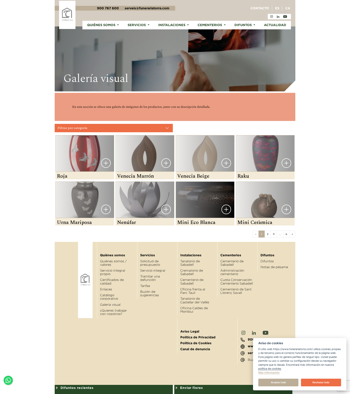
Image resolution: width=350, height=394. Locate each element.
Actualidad (275, 25)
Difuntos (267, 261)
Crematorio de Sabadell (191, 272)
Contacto (259, 8)
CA (287, 8)
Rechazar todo (320, 382)
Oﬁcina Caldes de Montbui (194, 309)
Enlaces (106, 289)
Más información (269, 372)
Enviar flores (191, 388)
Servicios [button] (137, 25)
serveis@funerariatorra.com (147, 8)
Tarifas (145, 286)
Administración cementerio (232, 272)
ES (277, 8)
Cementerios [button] (210, 25)
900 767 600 (108, 8)
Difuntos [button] (243, 25)
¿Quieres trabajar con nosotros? (113, 312)
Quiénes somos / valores (113, 262)
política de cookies (269, 368)
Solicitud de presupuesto (150, 262)
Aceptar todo (278, 382)
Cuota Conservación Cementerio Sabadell (236, 281)
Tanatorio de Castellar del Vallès (194, 300)
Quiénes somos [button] (101, 25)
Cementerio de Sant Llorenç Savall (236, 291)
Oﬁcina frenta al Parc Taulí (192, 291)
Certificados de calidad (112, 281)
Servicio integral (152, 270)
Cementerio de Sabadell (191, 281)
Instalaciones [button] (172, 25)
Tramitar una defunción (150, 278)
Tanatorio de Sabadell (190, 262)
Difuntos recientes (77, 388)
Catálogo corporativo (109, 296)
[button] (114, 128)
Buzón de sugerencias (149, 293)
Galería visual (110, 304)
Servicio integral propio (112, 272)
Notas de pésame (274, 267)
